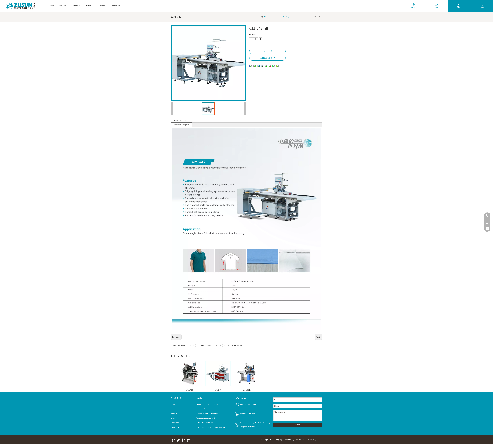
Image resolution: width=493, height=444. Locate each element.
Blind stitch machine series (207, 404)
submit (297, 425)
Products (174, 409)
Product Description (181, 125)
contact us (175, 427)
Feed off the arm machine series (209, 409)
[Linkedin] (178, 440)
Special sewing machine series (208, 413)
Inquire (266, 51)
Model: (175, 121)
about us (174, 413)
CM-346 (218, 390)
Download (175, 423)
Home (173, 404)
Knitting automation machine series (210, 427)
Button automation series (206, 418)
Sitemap (313, 439)
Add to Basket (266, 58)
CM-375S (189, 390)
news (173, 418)
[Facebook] (173, 440)
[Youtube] (183, 440)
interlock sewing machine (236, 345)
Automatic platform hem (182, 345)
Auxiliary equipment (204, 423)
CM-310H (247, 390)
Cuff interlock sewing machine (209, 345)
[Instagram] (188, 440)
